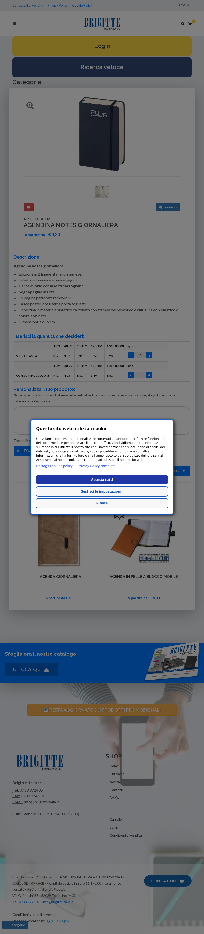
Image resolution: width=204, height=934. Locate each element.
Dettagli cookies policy (54, 466)
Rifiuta (102, 503)
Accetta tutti (102, 479)
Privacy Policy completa (97, 466)
